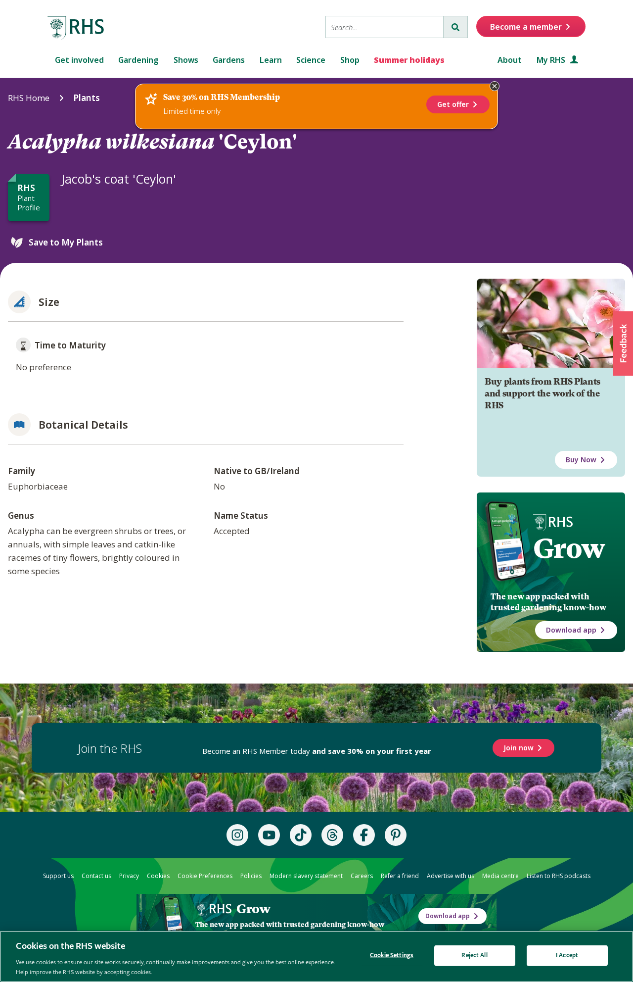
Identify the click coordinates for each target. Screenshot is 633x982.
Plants (86, 97)
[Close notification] (494, 86)
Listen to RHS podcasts (558, 876)
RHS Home (28, 97)
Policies (251, 876)
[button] (623, 343)
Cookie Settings (391, 955)
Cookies (158, 876)
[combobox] (384, 27)
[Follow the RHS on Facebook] (364, 835)
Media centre (500, 876)
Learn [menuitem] (271, 59)
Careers (362, 876)
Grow (569, 548)
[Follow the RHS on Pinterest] (396, 835)
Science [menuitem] (310, 59)
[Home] (76, 28)
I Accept (567, 955)
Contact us (96, 876)
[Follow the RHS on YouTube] (269, 835)
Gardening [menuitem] (138, 59)
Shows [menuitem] (186, 59)
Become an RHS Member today (316, 751)
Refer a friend (400, 876)
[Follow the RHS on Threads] (332, 835)
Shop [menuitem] (350, 59)
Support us (58, 876)
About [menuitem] (509, 59)
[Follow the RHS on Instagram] (237, 835)
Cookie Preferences (205, 876)
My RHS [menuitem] (552, 59)
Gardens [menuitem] (229, 59)
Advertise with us (450, 876)
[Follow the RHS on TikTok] (301, 835)
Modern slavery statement (306, 876)
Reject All (474, 955)
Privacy (129, 876)
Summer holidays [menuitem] (409, 59)
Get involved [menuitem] (79, 59)
